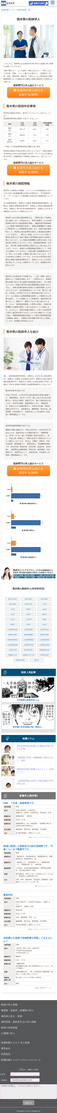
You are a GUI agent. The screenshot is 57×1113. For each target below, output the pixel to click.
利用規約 (5, 1054)
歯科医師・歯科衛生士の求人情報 (18, 1022)
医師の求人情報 (9, 1004)
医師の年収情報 (9, 1027)
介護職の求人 (8, 1033)
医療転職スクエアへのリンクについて (21, 1060)
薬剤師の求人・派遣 (11, 1016)
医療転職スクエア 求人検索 (15, 1042)
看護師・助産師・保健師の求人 (17, 1010)
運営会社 (5, 1048)
